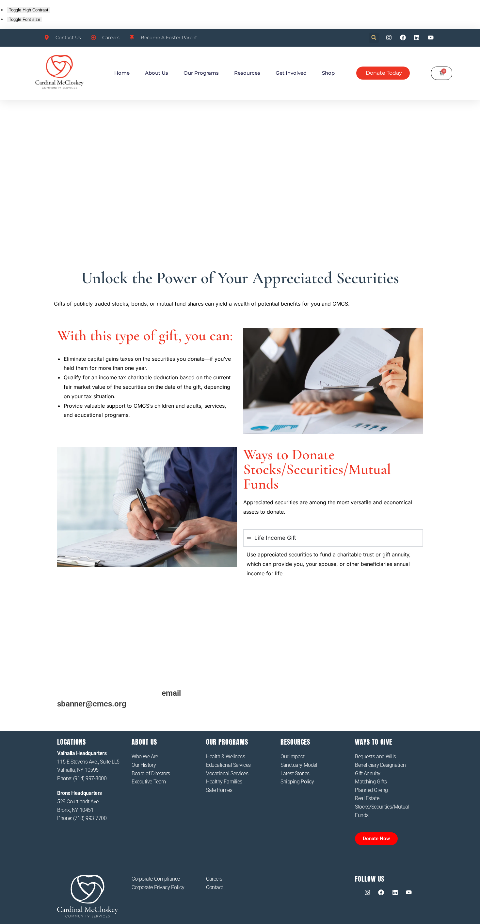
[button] (374, 38)
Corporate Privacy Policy (158, 887)
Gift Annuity (367, 773)
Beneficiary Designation (380, 765)
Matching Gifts (371, 782)
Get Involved (291, 73)
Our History (144, 765)
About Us (156, 73)
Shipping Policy (297, 782)
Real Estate (367, 798)
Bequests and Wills (375, 756)
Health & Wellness (225, 756)
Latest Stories (295, 773)
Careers (214, 879)
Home (122, 73)
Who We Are (145, 756)
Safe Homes (219, 790)
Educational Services (228, 765)
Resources (247, 73)
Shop (328, 73)
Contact (214, 887)
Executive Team (149, 782)
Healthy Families (224, 782)
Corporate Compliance (156, 879)
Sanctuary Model (298, 765)
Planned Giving (371, 790)
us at (181, 693)
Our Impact (292, 756)
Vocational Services (227, 773)
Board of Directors (151, 773)
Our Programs (201, 73)
